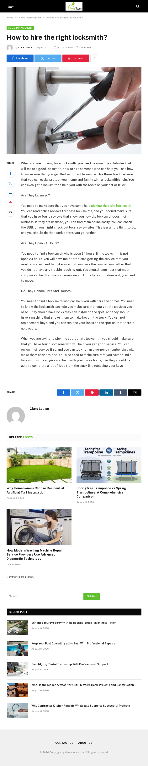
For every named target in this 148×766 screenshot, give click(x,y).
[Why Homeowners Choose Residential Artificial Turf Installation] (39, 465)
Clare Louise (25, 47)
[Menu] (10, 6)
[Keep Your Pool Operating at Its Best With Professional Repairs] (17, 648)
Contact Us (64, 742)
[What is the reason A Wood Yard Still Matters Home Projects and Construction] (17, 690)
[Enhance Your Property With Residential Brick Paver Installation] (17, 627)
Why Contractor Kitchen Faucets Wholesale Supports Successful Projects (80, 705)
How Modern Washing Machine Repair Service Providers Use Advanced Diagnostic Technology (35, 555)
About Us (85, 742)
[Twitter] (10, 183)
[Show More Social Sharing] (94, 58)
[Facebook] (10, 173)
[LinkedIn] (10, 193)
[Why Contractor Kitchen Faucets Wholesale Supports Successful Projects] (17, 710)
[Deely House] (74, 6)
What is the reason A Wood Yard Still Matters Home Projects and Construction (82, 685)
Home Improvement (20, 28)
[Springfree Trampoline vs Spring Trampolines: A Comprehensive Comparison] (109, 465)
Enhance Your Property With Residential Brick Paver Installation (73, 622)
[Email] (10, 212)
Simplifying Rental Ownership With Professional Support (69, 664)
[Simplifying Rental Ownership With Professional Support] (17, 669)
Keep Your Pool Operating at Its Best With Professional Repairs (73, 643)
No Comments (65, 47)
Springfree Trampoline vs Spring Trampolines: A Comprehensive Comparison (101, 492)
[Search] (137, 6)
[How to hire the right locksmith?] (74, 110)
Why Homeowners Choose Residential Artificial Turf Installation (35, 490)
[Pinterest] (10, 203)
